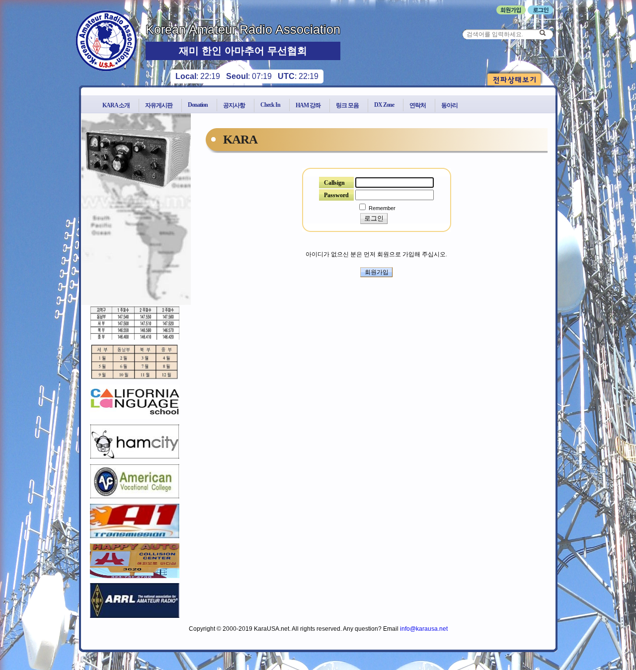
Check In (270, 104)
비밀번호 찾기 (535, 20)
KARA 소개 (116, 105)
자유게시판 (158, 105)
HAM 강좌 (308, 105)
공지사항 (234, 105)
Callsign (334, 182)
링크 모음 (347, 105)
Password (336, 195)
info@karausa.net (424, 628)
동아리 (449, 105)
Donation (198, 104)
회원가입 (377, 272)
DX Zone (384, 104)
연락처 (417, 105)
